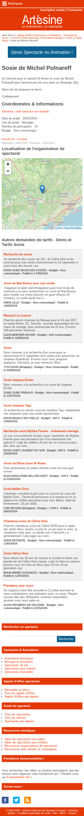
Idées (63, 813)
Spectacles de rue (16, 665)
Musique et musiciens (18, 661)
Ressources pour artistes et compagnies (30, 749)
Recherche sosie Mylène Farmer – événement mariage (41, 431)
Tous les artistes (15, 717)
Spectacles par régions (19, 721)
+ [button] (7, 164)
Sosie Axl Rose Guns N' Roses (25, 463)
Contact (72, 813)
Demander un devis (17, 689)
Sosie (7, 347)
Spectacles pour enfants (20, 668)
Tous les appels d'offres (19, 693)
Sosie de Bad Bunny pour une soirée (29, 283)
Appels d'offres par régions (21, 696)
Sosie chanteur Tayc (18, 405)
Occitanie (22, 139)
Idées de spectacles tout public (24, 739)
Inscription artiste (52, 10)
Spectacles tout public (18, 672)
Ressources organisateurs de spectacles (30, 745)
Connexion (74, 10)
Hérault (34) (8, 139)
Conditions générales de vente (33, 813)
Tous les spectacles (17, 714)
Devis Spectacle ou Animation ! (42, 52)
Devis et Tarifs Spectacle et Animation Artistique (37, 38)
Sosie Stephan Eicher (19, 380)
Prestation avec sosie (18, 585)
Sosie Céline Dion (16, 553)
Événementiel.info (18, 777)
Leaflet (58, 228)
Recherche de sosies (18, 254)
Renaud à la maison (17, 315)
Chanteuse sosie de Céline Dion (26, 521)
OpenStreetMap (72, 228)
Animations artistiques (18, 658)
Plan (55, 813)
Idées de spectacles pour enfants (26, 742)
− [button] (7, 171)
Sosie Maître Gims (16, 489)
